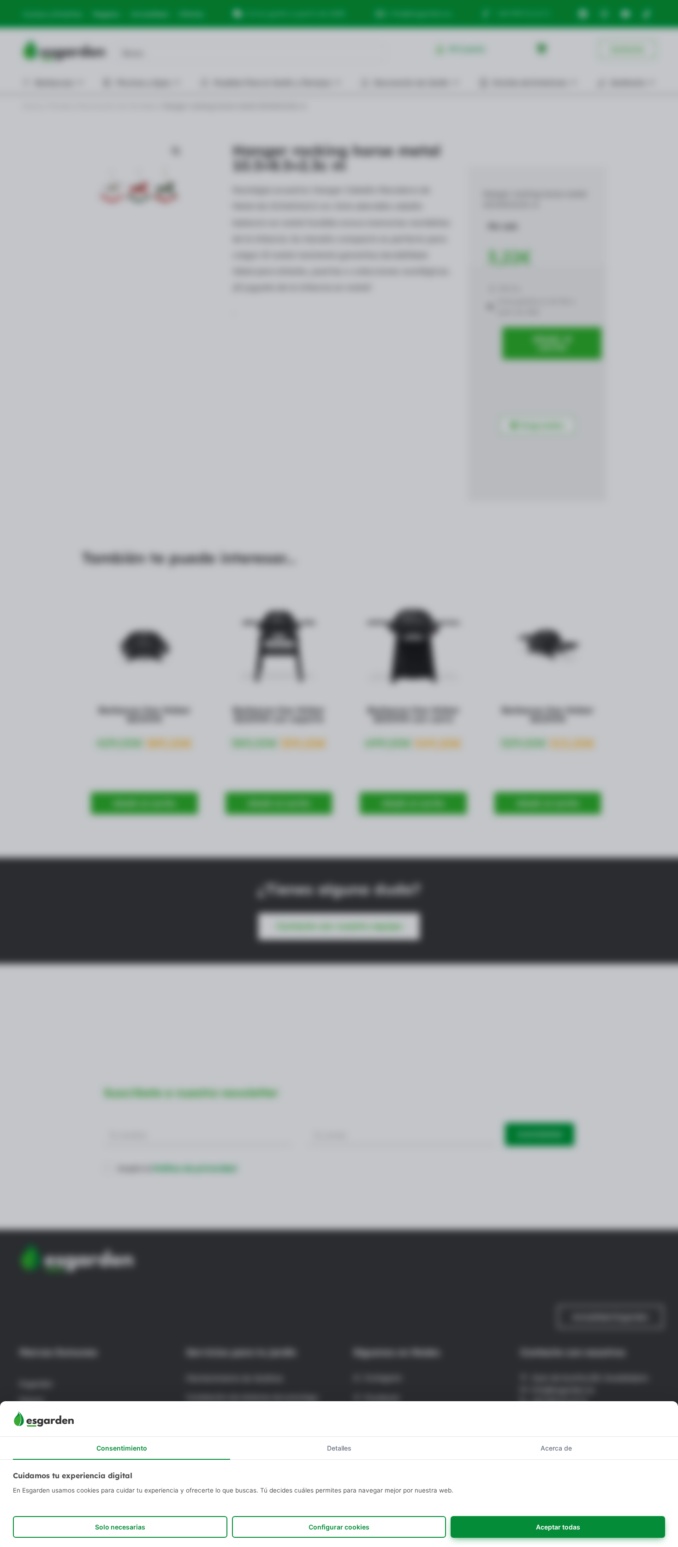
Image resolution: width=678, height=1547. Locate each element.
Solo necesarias (120, 1527)
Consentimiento (121, 1448)
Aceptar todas (558, 1527)
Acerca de (556, 1448)
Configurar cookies (339, 1527)
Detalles (339, 1448)
